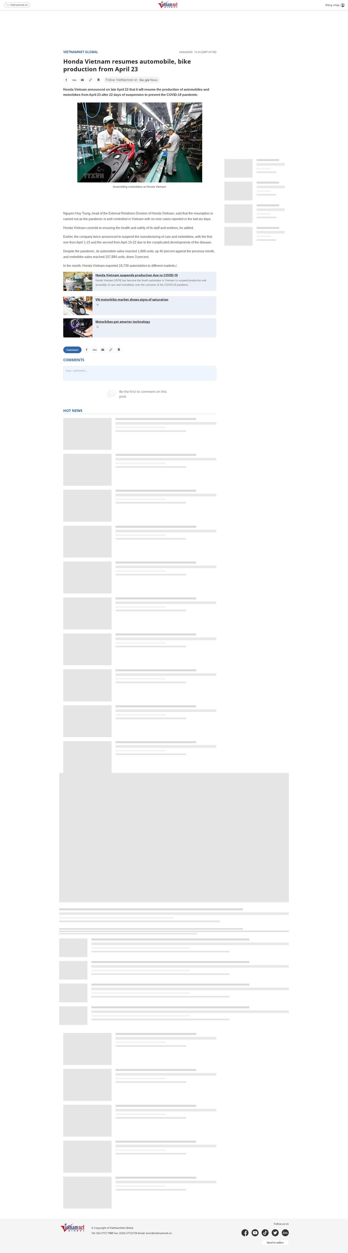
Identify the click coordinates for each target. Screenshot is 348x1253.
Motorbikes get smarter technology (122, 322)
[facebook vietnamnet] (245, 1232)
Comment (72, 350)
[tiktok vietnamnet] (265, 1232)
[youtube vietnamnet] (255, 1232)
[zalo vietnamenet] (285, 1232)
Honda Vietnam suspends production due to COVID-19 (136, 275)
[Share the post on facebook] (66, 80)
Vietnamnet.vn (19, 5)
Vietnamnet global (80, 52)
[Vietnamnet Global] (178, 7)
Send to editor (275, 1242)
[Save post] (98, 80)
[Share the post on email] (82, 80)
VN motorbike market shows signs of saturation (131, 299)
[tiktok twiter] (275, 1232)
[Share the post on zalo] (74, 80)
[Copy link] (90, 80)
